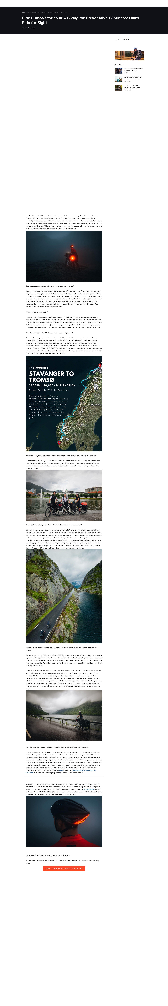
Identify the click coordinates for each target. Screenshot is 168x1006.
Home (23, 12)
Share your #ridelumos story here (64, 868)
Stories (29, 12)
